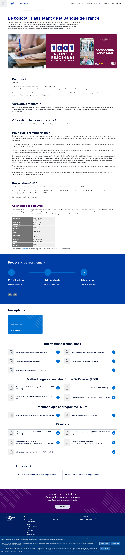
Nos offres (55, 516)
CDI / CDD (55, 519)
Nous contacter (84, 516)
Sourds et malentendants (86, 519)
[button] (34, 352)
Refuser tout (115, 543)
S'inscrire (62, 507)
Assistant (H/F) (31, 521)
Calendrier (30, 530)
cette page (25, 249)
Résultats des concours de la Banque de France (32, 534)
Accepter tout (104, 543)
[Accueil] (10, 518)
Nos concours (28, 519)
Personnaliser (104, 548)
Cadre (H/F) (30, 524)
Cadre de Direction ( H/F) (32, 527)
